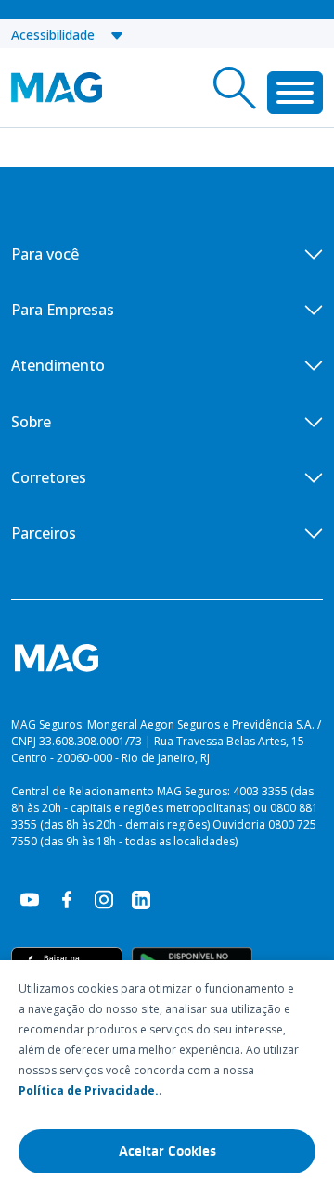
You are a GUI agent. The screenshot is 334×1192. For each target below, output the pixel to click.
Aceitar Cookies (167, 1151)
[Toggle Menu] (295, 92)
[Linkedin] (141, 898)
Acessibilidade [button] (60, 35)
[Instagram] (103, 898)
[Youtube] (29, 898)
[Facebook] (66, 898)
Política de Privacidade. (89, 1090)
